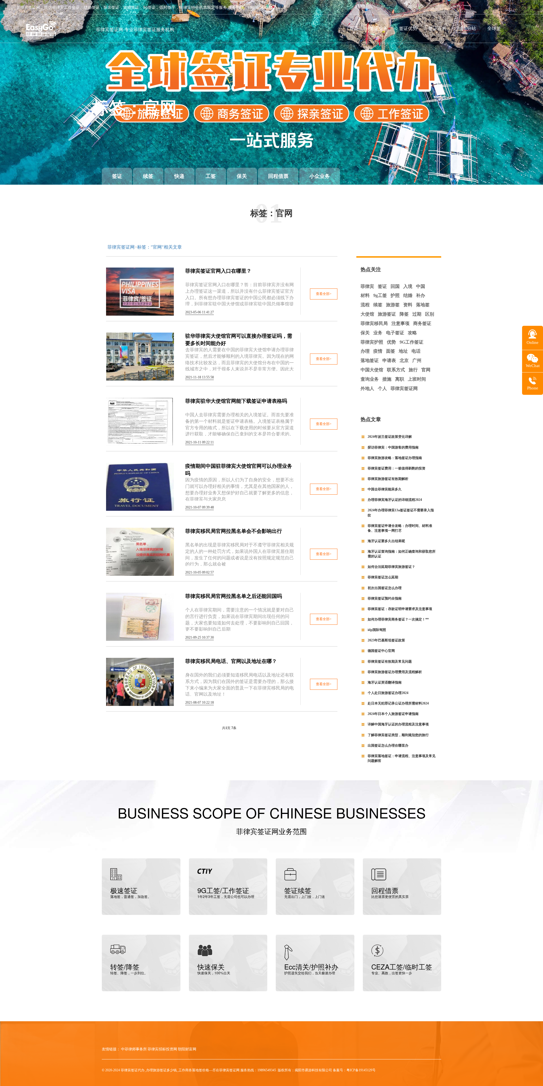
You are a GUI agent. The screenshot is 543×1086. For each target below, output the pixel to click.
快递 (179, 176)
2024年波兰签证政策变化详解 (390, 437)
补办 (420, 295)
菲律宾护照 (372, 342)
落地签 (423, 304)
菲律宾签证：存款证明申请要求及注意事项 (400, 609)
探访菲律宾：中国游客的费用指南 (393, 447)
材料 (365, 295)
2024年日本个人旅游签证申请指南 (393, 714)
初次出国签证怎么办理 (385, 588)
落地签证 (370, 360)
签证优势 (408, 28)
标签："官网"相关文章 (159, 247)
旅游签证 (387, 314)
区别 (429, 314)
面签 (390, 351)
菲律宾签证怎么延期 (383, 577)
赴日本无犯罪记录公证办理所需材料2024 (398, 703)
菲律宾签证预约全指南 (385, 598)
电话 (416, 351)
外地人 (367, 388)
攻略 (412, 332)
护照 (395, 295)
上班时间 (417, 379)
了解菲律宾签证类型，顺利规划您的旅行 (398, 735)
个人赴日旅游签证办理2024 (388, 693)
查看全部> (323, 294)
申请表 (389, 360)
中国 (420, 286)
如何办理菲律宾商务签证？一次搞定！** (398, 619)
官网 (425, 369)
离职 (399, 379)
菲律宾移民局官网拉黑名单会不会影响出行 (233, 531)
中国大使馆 (372, 369)
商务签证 (422, 323)
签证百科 (437, 28)
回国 (395, 286)
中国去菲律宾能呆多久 (385, 489)
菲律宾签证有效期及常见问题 (390, 661)
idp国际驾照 (377, 630)
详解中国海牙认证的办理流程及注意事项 (398, 724)
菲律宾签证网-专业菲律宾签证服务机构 (135, 29)
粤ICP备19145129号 (361, 1070)
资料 (407, 304)
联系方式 (396, 369)
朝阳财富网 (187, 1049)
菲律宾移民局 (374, 323)
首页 (353, 28)
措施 (386, 379)
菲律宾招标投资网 (162, 1049)
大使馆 (367, 314)
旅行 (413, 369)
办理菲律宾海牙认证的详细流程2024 (395, 500)
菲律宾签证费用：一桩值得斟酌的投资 (396, 468)
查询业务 (370, 379)
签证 (117, 176)
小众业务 (319, 176)
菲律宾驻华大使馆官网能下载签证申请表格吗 (236, 401)
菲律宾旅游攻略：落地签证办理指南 (395, 458)
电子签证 (395, 332)
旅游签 (393, 304)
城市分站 (467, 28)
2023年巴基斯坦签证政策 (386, 640)
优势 (391, 342)
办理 (365, 351)
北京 (404, 360)
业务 (377, 332)
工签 (211, 176)
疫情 (377, 351)
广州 (416, 360)
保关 (242, 176)
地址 (403, 351)
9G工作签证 (411, 342)
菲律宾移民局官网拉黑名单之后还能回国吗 (233, 596)
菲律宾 (367, 286)
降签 (404, 314)
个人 (382, 388)
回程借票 (278, 176)
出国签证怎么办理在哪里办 (388, 745)
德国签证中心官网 (381, 651)
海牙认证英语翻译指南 (385, 682)
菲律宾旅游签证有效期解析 (388, 479)
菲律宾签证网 (121, 247)
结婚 (407, 295)
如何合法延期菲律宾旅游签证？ (391, 567)
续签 (148, 176)
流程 (365, 304)
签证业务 (379, 28)
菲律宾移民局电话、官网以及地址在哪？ (231, 661)
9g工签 (380, 295)
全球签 (494, 28)
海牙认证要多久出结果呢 (386, 541)
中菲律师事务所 (134, 1049)
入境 (407, 286)
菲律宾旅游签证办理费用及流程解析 (395, 672)
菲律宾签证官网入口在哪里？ (218, 271)
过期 (416, 314)
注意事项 (400, 323)
